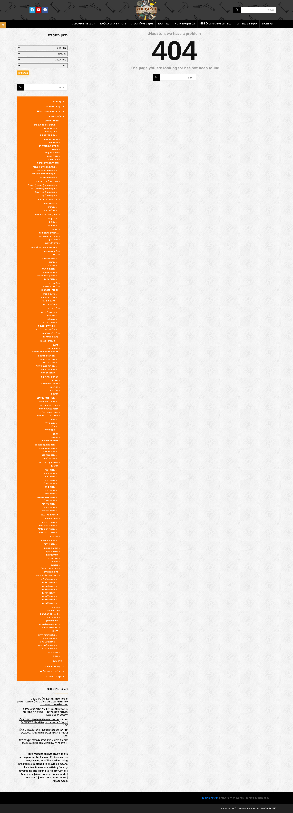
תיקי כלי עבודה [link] (47, 135)
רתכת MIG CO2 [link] (47, 642)
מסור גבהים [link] (49, 272)
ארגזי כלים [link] (49, 128)
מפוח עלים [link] (49, 279)
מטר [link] (53, 419)
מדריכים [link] (163, 23)
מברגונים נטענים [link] (46, 356)
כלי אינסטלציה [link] (51, 251)
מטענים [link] (54, 394)
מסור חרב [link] (50, 480)
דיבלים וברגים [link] (47, 341)
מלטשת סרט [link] (49, 451)
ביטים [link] (52, 222)
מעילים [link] (51, 207)
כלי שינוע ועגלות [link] (50, 286)
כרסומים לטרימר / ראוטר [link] (43, 247)
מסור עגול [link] (50, 494)
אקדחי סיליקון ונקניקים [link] (47, 181)
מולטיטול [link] (54, 390)
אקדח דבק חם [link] (51, 152)
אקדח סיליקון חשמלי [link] (44, 192)
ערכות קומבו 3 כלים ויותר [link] (46, 575)
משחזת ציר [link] (52, 558)
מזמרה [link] (51, 265)
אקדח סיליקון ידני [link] (46, 195)
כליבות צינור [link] (48, 301)
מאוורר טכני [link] (52, 348)
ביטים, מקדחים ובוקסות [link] (46, 214)
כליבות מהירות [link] (47, 297)
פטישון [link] (55, 607)
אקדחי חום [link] (53, 159)
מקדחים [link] (51, 225)
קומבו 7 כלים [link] (48, 596)
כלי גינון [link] (54, 254)
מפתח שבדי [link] (49, 322)
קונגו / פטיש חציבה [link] (49, 614)
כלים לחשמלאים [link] (50, 333)
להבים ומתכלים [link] (50, 337)
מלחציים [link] (54, 437)
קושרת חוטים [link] (52, 617)
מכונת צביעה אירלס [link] (48, 409)
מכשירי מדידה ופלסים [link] (47, 415)
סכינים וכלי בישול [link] (49, 568)
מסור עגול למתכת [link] (46, 497)
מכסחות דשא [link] (48, 269)
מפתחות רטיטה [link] (51, 518)
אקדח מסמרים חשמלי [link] (44, 167)
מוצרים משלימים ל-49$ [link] (215, 23)
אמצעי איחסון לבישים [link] (44, 125)
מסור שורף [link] (49, 507)
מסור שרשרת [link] (48, 511)
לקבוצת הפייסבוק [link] (83, 23)
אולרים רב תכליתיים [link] (48, 146)
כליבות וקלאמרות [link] (49, 290)
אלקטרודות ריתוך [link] (46, 635)
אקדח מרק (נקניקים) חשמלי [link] (41, 185)
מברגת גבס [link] (49, 362)
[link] (3, 25)
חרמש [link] (52, 262)
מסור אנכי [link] (50, 470)
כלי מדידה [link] (53, 283)
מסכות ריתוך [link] (48, 638)
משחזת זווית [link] (52, 555)
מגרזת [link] (55, 380)
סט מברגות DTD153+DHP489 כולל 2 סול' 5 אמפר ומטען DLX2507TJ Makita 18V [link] (42, 701)
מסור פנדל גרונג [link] (46, 500)
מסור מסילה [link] (49, 483)
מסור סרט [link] (50, 490)
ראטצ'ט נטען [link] (52, 621)
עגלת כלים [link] (49, 131)
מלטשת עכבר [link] (48, 455)
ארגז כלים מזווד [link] (47, 312)
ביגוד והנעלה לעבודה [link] (47, 199)
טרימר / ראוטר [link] (51, 243)
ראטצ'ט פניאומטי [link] (50, 627)
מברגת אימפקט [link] (47, 359)
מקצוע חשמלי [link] (48, 540)
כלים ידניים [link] (52, 308)
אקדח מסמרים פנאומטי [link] (43, 174)
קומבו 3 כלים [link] (48, 583)
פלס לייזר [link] (50, 430)
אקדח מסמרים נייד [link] (45, 170)
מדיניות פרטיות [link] (210, 798)
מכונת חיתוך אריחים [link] (48, 405)
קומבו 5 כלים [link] (48, 589)
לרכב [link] (55, 345)
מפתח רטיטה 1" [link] (47, 522)
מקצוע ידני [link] (49, 544)
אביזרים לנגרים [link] (50, 142)
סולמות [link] (54, 565)
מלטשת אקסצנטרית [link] (45, 445)
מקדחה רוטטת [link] (48, 369)
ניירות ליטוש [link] (49, 458)
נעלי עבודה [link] (49, 210)
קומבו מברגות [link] (48, 373)
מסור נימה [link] (50, 487)
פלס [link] (53, 426)
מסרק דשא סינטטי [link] (46, 275)
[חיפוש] (156, 77)
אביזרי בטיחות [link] (51, 139)
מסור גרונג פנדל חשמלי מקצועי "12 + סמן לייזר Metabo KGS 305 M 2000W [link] (45, 712)
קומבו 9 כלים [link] (48, 603)
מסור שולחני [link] (48, 504)
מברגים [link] (51, 316)
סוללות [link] (54, 561)
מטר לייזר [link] (50, 423)
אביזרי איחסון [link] (51, 121)
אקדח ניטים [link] (52, 156)
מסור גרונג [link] (49, 473)
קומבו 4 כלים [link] (48, 586)
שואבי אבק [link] (53, 652)
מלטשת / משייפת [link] (50, 441)
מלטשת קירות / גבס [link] (48, 462)
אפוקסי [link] (55, 149)
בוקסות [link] (51, 218)
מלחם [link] (55, 434)
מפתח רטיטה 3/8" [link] (46, 532)
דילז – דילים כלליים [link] (113, 23)
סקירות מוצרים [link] (247, 23)
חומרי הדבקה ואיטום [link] (48, 236)
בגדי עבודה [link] (49, 203)
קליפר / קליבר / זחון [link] (45, 329)
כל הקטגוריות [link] (186, 23)
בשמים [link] (55, 229)
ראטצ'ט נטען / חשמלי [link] (48, 624)
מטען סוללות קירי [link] (46, 401)
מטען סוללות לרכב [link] (45, 398)
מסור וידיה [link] (49, 477)
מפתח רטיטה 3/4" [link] (46, 529)
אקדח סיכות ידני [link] (47, 177)
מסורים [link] (54, 466)
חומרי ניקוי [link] (53, 239)
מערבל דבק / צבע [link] (49, 515)
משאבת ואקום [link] (51, 551)
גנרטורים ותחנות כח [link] (48, 233)
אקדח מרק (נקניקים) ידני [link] (43, 188)
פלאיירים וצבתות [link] (46, 326)
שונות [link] (55, 656)
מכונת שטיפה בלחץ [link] (49, 412)
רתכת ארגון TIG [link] (47, 648)
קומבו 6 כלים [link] (48, 593)
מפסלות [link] (51, 319)
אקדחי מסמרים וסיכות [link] (47, 163)
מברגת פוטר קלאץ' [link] (45, 366)
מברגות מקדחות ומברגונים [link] (45, 352)
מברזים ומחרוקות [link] (49, 377)
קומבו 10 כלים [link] (48, 579)
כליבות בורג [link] (49, 294)
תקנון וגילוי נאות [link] (142, 23)
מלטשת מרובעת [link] (47, 448)
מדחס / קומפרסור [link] (49, 383)
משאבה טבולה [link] (51, 548)
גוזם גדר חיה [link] (48, 258)
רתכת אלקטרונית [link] (46, 645)
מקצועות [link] (54, 536)
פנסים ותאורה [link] (51, 610)
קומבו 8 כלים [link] (48, 599)
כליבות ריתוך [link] (48, 304)
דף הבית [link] (268, 23)
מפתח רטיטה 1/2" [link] (46, 525)
